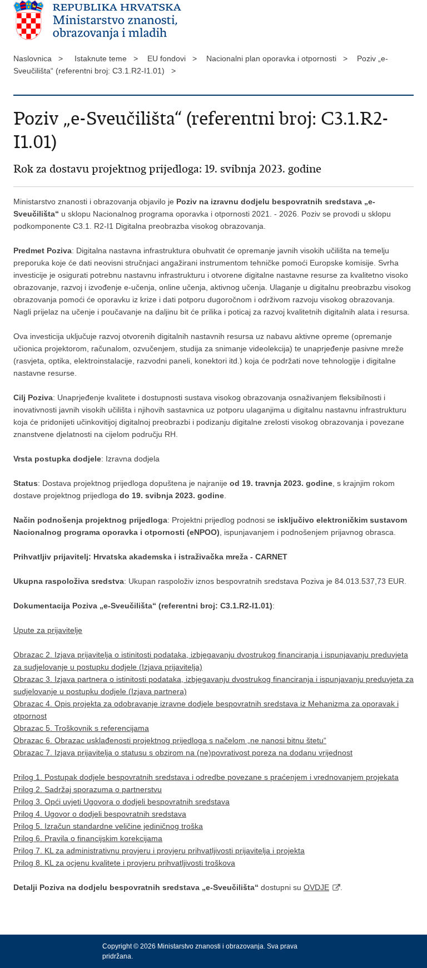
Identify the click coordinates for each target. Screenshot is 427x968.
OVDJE (316, 887)
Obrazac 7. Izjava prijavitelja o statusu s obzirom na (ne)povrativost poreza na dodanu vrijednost (182, 752)
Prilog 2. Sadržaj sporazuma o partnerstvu (87, 789)
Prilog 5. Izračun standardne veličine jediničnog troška (108, 826)
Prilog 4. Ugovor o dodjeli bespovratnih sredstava (99, 813)
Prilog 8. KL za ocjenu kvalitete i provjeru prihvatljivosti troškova (124, 862)
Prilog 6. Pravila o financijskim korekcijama (87, 838)
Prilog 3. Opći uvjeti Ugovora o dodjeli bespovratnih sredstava (121, 801)
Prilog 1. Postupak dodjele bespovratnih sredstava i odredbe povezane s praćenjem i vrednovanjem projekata (206, 777)
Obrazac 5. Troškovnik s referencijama (81, 728)
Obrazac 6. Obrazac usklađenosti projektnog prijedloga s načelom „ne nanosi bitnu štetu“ (169, 740)
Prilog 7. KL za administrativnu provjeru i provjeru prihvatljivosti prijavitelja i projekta (159, 850)
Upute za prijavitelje (47, 630)
